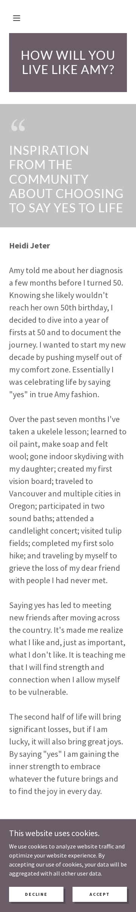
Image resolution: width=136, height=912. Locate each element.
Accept (100, 894)
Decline (36, 894)
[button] (16, 18)
